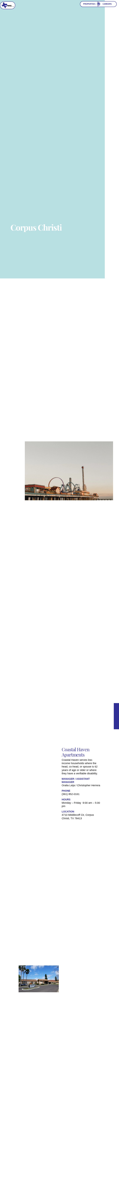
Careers (107, 4)
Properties (89, 4)
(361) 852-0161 (71, 794)
